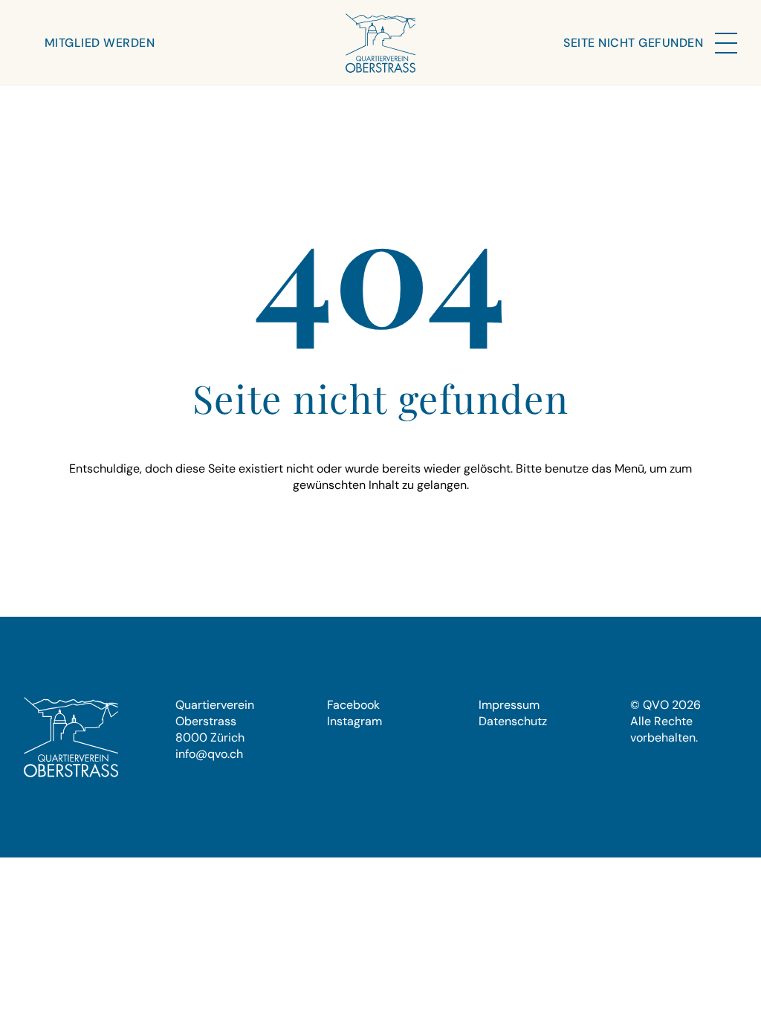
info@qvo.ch (209, 754)
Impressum (509, 705)
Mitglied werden (100, 43)
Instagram (354, 721)
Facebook (353, 705)
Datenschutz (513, 721)
